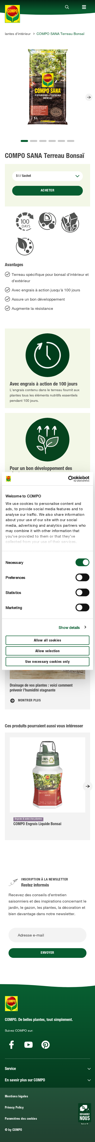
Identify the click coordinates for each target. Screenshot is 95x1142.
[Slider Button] (89, 97)
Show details (69, 627)
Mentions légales (16, 1096)
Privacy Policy (14, 1107)
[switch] (82, 577)
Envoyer (47, 953)
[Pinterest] (45, 1044)
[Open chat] (85, 1114)
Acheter (48, 190)
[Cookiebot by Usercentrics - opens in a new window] (68, 479)
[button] (24, 141)
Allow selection (47, 651)
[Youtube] (28, 1044)
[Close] (67, 7)
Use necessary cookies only (47, 662)
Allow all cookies (47, 640)
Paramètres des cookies (21, 1119)
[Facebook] (11, 1044)
